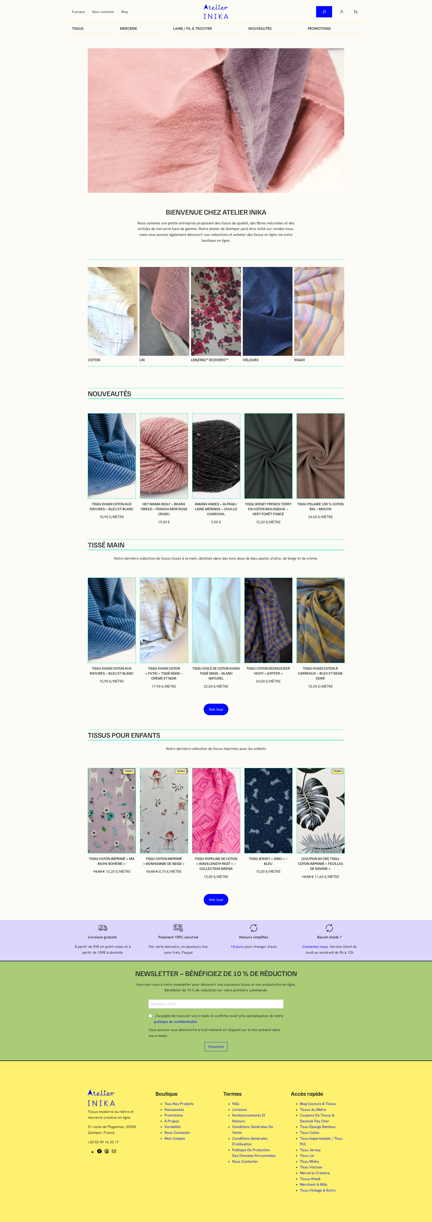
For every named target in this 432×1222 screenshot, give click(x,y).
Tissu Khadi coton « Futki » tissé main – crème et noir (163, 673)
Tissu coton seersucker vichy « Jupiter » (268, 670)
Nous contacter (103, 12)
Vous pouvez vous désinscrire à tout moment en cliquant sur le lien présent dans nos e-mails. (214, 1032)
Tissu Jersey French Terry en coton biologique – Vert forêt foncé (268, 509)
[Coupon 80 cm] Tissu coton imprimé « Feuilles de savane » (320, 863)
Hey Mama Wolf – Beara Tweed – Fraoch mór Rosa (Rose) (163, 509)
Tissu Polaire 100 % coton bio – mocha (320, 506)
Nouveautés (260, 28)
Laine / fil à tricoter (192, 28)
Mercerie (128, 28)
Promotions (319, 28)
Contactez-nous (315, 946)
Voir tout (216, 709)
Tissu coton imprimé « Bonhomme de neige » (164, 861)
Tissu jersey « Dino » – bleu (268, 861)
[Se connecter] (342, 12)
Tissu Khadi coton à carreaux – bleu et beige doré (320, 673)
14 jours (237, 946)
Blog (125, 12)
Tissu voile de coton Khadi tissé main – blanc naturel (216, 673)
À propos (78, 12)
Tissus (77, 28)
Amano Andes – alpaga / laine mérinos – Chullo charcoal (216, 509)
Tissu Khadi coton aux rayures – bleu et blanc (111, 506)
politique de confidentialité (175, 1021)
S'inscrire (216, 1046)
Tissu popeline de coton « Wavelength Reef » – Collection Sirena (216, 863)
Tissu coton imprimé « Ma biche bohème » (111, 861)
